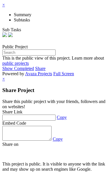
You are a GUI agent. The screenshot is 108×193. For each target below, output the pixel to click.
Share (40, 68)
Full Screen (63, 73)
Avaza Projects (38, 73)
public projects (15, 63)
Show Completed (18, 68)
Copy (62, 117)
